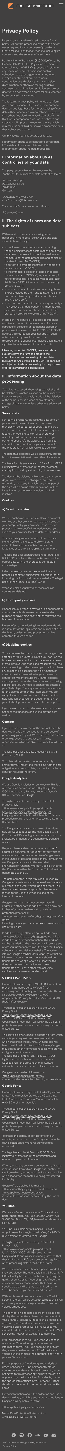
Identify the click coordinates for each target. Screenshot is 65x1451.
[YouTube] (46, 1435)
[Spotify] (22, 1435)
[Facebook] (30, 1435)
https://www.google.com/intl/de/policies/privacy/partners (32, 918)
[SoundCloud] (38, 1435)
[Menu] (61, 3)
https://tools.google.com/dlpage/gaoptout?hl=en (31, 936)
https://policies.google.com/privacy (23, 1076)
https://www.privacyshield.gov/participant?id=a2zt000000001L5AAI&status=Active (27, 809)
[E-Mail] (54, 1435)
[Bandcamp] (14, 1435)
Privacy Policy (9, 1446)
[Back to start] (10, 6)
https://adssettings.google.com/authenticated (29, 1189)
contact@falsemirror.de (24, 200)
